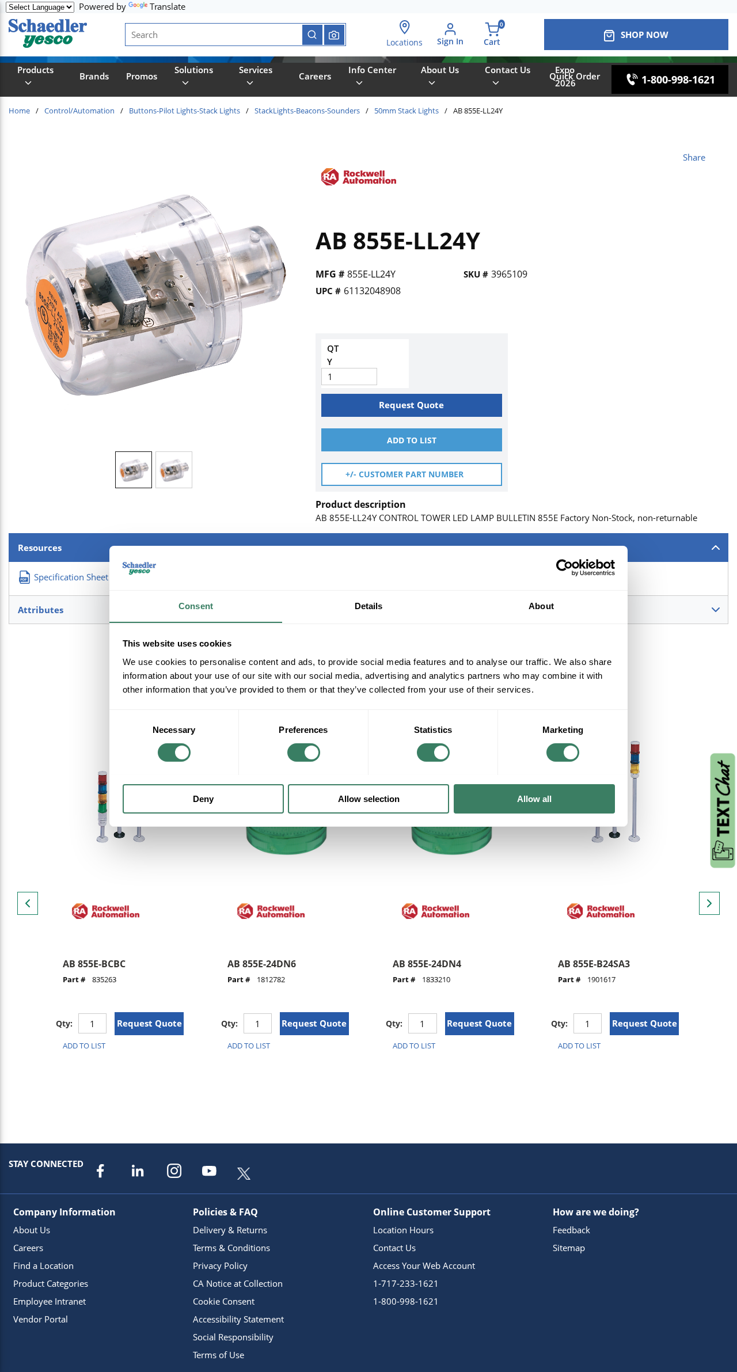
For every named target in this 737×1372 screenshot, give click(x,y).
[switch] (303, 752)
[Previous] (27, 903)
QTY (333, 355)
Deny (203, 798)
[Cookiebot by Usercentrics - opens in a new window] (564, 567)
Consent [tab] (195, 605)
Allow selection (369, 798)
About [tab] (541, 605)
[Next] (709, 903)
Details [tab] (369, 605)
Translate (167, 6)
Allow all (534, 798)
